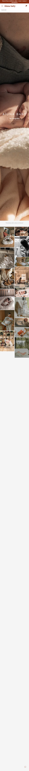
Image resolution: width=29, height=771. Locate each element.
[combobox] (14, 10)
